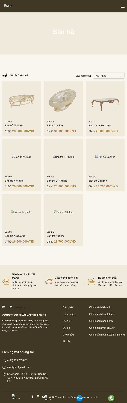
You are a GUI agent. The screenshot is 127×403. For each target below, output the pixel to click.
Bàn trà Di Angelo (57, 180)
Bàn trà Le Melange (99, 125)
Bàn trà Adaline (56, 236)
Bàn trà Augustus (15, 236)
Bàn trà (8, 121)
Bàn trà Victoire (14, 180)
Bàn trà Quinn (55, 125)
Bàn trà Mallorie (14, 125)
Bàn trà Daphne (97, 180)
